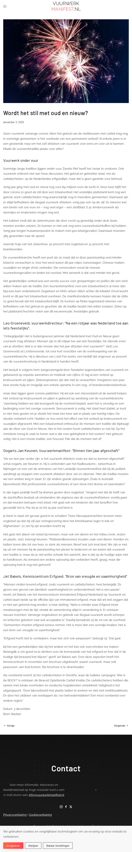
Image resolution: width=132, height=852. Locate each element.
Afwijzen (33, 845)
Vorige (11, 725)
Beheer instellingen (57, 845)
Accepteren (13, 845)
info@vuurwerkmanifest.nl (46, 795)
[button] (4, 6)
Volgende (119, 725)
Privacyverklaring (15, 814)
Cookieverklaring (40, 814)
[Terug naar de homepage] (66, 6)
